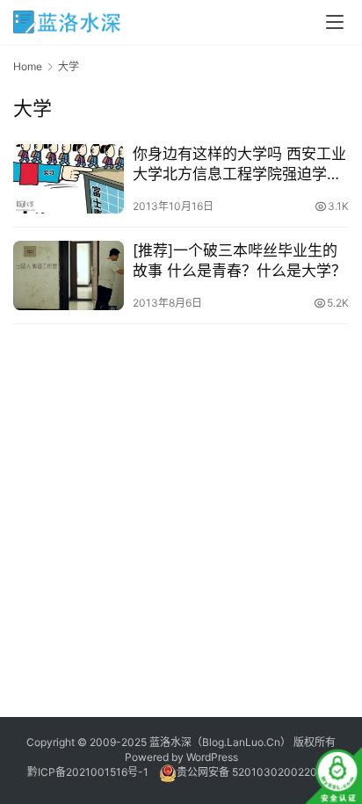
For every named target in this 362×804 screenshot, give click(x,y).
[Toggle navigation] (334, 22)
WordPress (212, 757)
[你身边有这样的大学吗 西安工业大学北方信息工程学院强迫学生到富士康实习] (68, 179)
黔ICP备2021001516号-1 (87, 772)
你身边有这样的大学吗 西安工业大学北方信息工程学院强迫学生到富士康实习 (239, 165)
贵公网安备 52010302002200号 (256, 772)
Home (27, 66)
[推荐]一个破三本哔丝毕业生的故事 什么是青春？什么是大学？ (239, 260)
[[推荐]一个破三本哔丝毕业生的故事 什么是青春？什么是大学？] (68, 275)
